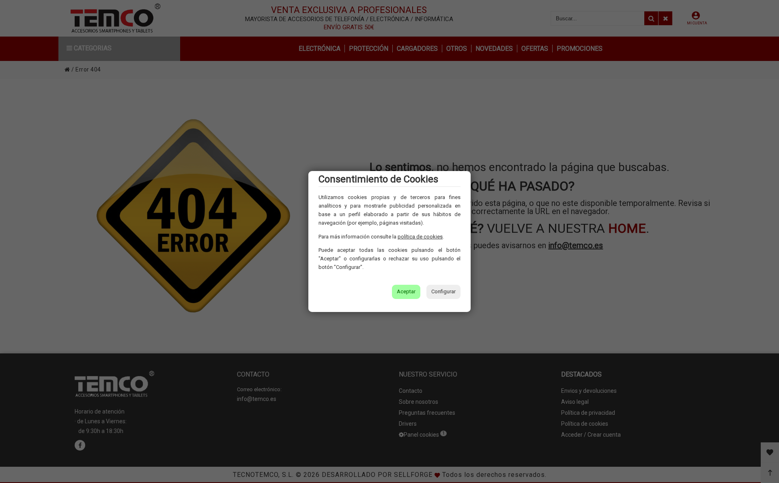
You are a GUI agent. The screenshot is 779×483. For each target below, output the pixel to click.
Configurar (443, 291)
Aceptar (406, 291)
